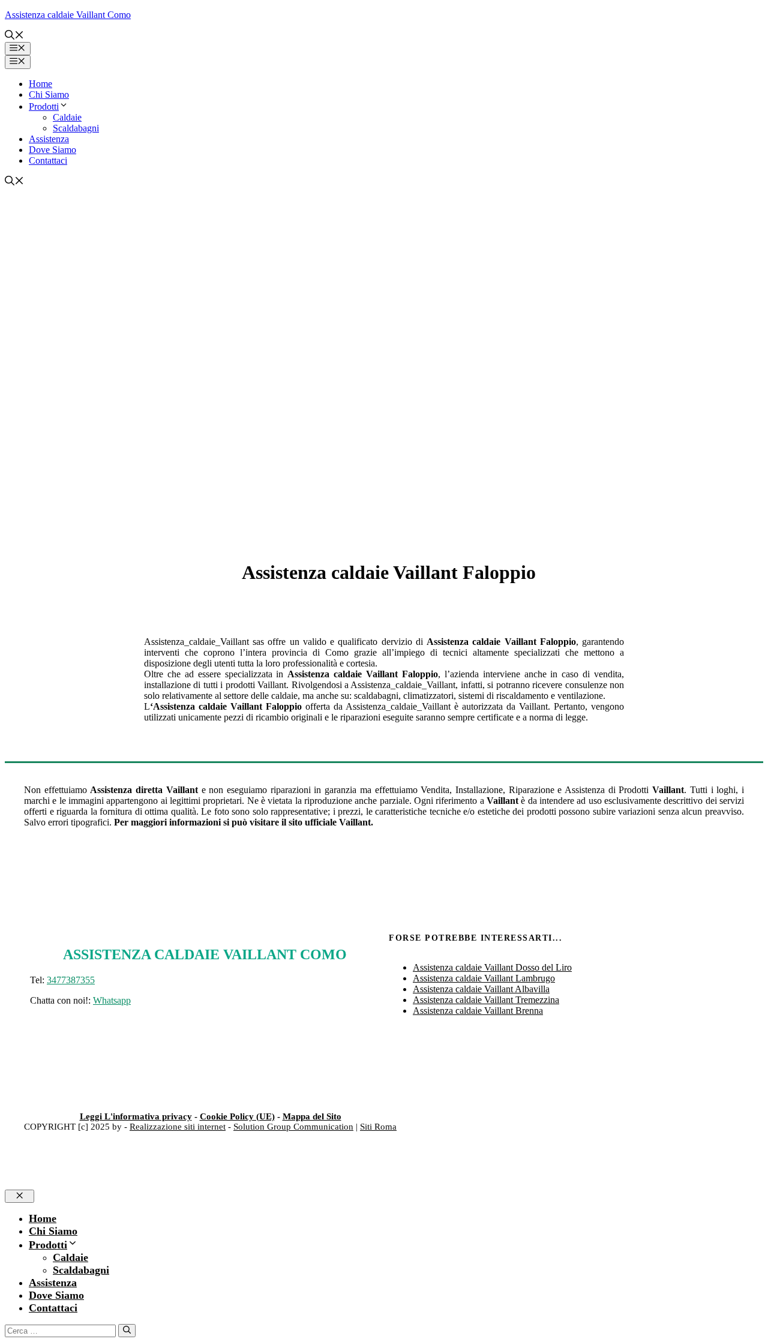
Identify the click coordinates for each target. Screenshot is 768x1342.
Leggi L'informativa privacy (136, 1116)
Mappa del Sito (312, 1116)
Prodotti (44, 106)
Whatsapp (112, 1000)
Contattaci (48, 160)
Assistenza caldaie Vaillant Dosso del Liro (492, 967)
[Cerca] (127, 1330)
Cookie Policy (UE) (237, 1116)
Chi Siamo (49, 94)
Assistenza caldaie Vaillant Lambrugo (484, 978)
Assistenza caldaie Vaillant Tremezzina (486, 1000)
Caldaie (67, 117)
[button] (14, 36)
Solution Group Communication (293, 1126)
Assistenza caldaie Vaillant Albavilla (481, 989)
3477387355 (71, 980)
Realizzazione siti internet (178, 1126)
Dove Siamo (52, 150)
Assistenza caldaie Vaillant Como (68, 15)
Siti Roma (378, 1126)
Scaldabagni (76, 128)
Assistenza (49, 139)
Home (40, 84)
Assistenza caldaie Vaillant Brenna (478, 1010)
